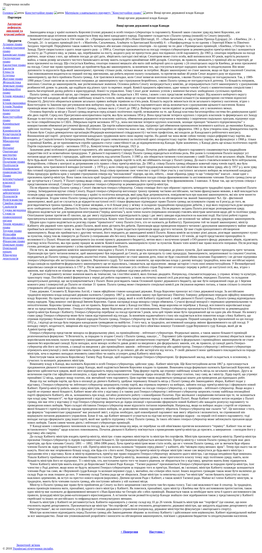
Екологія (8, 68)
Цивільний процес (10, 249)
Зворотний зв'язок (28, 545)
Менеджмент (11, 137)
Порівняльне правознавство (12, 170)
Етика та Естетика (9, 73)
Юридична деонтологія (10, 256)
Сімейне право (12, 203)
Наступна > (157, 531)
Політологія (10, 165)
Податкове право (14, 161)
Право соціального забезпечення (11, 189)
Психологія (10, 196)
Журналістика (12, 82)
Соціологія (10, 206)
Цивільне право (13, 244)
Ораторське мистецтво (10, 153)
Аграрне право (12, 44)
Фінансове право (14, 241)
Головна (8, 12)
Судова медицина (14, 210)
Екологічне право (14, 65)
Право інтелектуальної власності (13, 179)
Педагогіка (10, 158)
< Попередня (129, 531)
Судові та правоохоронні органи (12, 217)
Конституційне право (39, 12)
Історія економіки (14, 103)
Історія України (13, 106)
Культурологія (12, 134)
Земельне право (13, 85)
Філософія (9, 234)
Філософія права (13, 237)
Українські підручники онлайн (33, 548)
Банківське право (14, 54)
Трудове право (12, 230)
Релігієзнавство (13, 199)
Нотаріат (8, 148)
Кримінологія (12, 130)
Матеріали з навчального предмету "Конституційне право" (103, 12)
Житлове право (13, 78)
